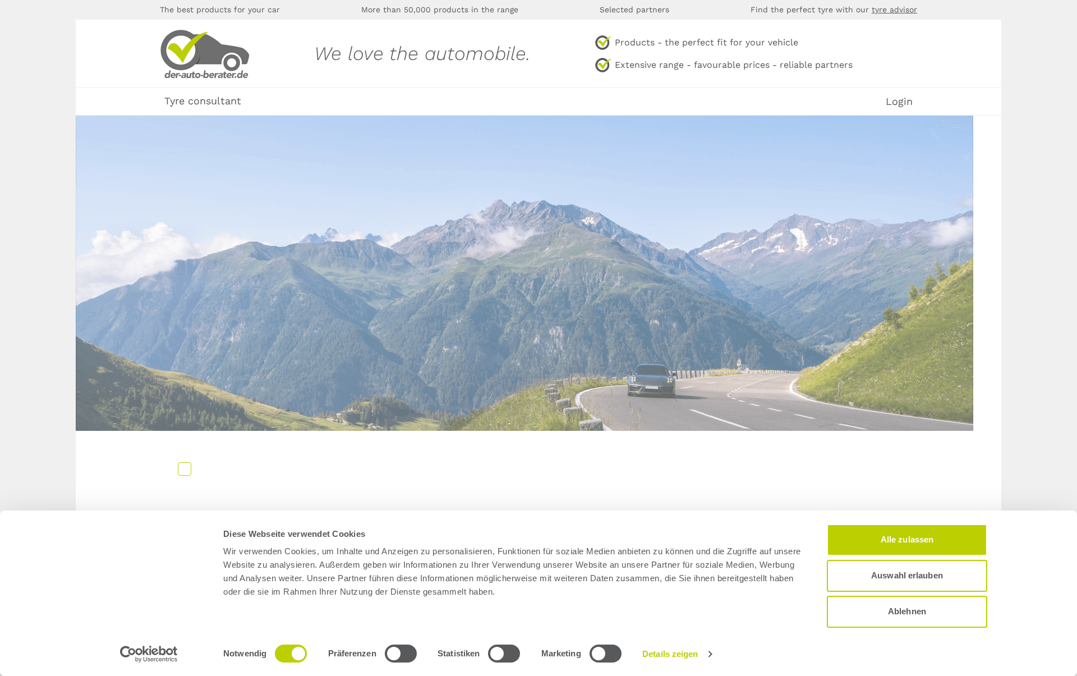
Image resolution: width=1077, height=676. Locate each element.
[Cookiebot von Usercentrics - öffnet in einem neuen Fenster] (149, 654)
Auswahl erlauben (907, 575)
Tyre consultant (202, 101)
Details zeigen (670, 654)
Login (899, 101)
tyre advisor (894, 9)
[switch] (401, 654)
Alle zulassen (907, 539)
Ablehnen (907, 611)
